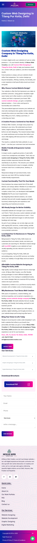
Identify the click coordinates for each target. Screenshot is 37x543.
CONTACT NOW (7, 346)
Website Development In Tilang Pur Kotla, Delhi (15, 356)
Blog (3, 501)
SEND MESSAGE (7, 434)
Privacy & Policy (7, 540)
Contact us (6, 504)
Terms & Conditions (19, 540)
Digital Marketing (8, 525)
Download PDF (12, 384)
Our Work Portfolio (8, 494)
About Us (5, 491)
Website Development (10, 518)
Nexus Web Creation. (25, 533)
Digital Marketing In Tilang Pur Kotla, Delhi (13, 369)
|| (12, 540)
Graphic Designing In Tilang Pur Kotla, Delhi (14, 362)
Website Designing (8, 515)
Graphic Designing (8, 521)
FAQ (3, 498)
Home (4, 21)
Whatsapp (30, 4)
